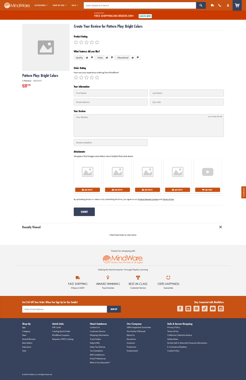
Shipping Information (99, 335)
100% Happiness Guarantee (139, 327)
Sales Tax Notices (97, 347)
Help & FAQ (95, 343)
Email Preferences (98, 358)
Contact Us (95, 327)
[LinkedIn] (188, 309)
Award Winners (28, 339)
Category (26, 331)
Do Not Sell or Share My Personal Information (187, 343)
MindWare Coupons (60, 335)
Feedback (243, 192)
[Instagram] (221, 309)
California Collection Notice (179, 335)
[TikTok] (205, 309)
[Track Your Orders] (212, 5)
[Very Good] (86, 42)
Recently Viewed (31, 227)
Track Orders (95, 339)
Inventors (131, 343)
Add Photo (88, 190)
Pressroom (131, 347)
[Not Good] (76, 42)
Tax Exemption (96, 350)
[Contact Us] (220, 5)
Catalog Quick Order (61, 331)
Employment (132, 350)
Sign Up (113, 309)
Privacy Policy (173, 327)
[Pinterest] (196, 309)
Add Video (208, 190)
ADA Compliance (97, 354)
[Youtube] (213, 309)
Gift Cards (56, 327)
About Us (131, 335)
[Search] (201, 5)
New (24, 335)
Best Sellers (27, 343)
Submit (84, 212)
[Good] (80, 42)
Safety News (172, 339)
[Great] (91, 42)
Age (23, 327)
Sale (24, 350)
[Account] (228, 5)
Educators (26, 347)
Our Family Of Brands (136, 331)
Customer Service (97, 331)
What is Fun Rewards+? (100, 362)
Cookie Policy (173, 350)
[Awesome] (96, 42)
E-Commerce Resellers (177, 347)
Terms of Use (172, 331)
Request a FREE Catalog (62, 339)
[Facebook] (180, 309)
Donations (131, 339)
